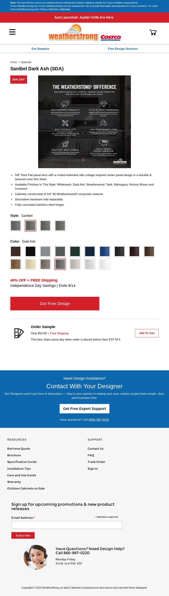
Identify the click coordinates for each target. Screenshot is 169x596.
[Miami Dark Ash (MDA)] (15, 225)
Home (13, 62)
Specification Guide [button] (22, 462)
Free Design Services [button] (123, 48)
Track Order (96, 462)
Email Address (64, 517)
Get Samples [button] (40, 48)
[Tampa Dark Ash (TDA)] (60, 225)
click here (65, 9)
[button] (153, 32)
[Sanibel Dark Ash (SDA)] (30, 225)
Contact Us (95, 449)
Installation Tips (19, 468)
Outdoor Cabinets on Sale (26, 488)
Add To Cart (146, 333)
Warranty (14, 482)
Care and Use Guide (21, 475)
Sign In (93, 468)
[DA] (15, 251)
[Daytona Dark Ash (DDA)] (45, 225)
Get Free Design (55, 303)
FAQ (91, 455)
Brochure (14, 455)
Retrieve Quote (18, 449)
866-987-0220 (76, 553)
